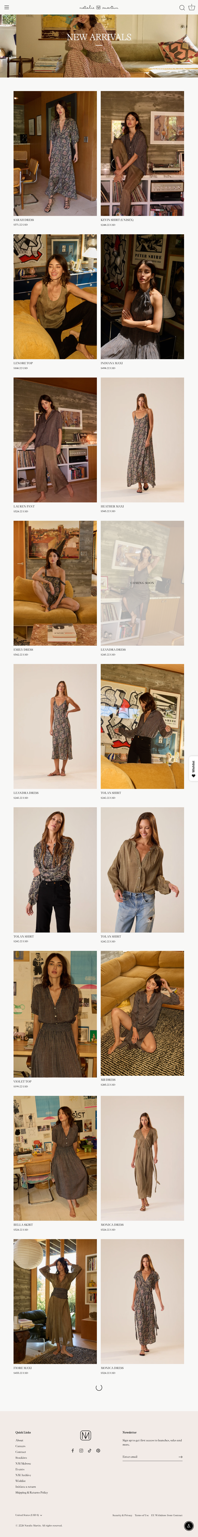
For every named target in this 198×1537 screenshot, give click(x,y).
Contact (20, 1452)
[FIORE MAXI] (55, 1301)
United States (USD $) (27, 1515)
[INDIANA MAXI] (142, 296)
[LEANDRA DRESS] (55, 726)
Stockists (21, 1457)
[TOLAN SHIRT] (142, 726)
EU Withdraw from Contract (167, 1515)
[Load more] (99, 1387)
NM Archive (23, 1475)
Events (19, 1469)
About (19, 1440)
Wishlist (20, 1481)
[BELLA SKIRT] (55, 1158)
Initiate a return (25, 1486)
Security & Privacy (122, 1515)
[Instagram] (81, 1450)
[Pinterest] (98, 1450)
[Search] (182, 8)
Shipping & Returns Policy (31, 1492)
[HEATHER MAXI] (142, 440)
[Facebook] (73, 1450)
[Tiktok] (90, 1450)
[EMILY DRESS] (55, 583)
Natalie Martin (33, 1525)
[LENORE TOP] (55, 296)
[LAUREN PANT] (55, 440)
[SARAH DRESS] (55, 153)
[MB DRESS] (142, 1013)
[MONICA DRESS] (142, 1158)
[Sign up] (181, 1457)
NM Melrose (23, 1463)
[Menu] (7, 7)
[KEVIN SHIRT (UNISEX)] (142, 153)
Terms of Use (142, 1515)
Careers (20, 1446)
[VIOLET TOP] (55, 1014)
